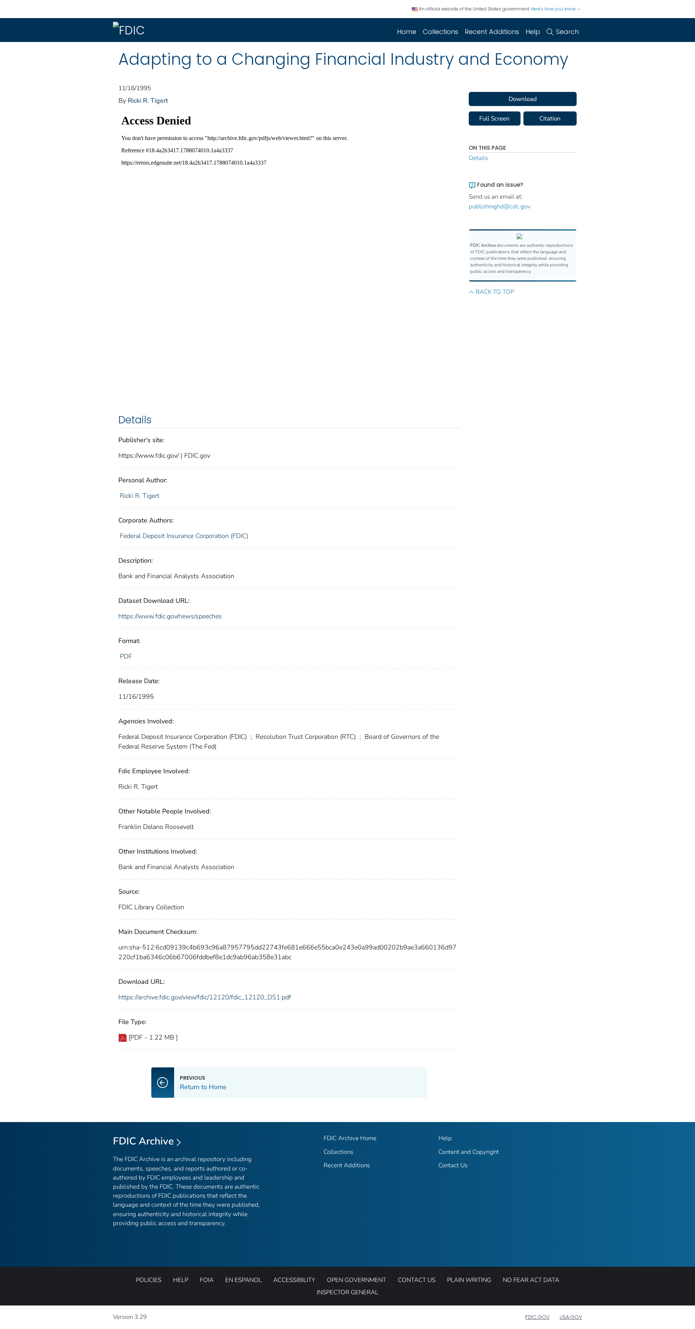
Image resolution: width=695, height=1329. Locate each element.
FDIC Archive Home (350, 1138)
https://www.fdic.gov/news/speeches (170, 616)
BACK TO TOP (495, 292)
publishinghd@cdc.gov (500, 206)
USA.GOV (571, 1317)
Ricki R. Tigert (148, 100)
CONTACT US (416, 1280)
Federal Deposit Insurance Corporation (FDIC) (184, 536)
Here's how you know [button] (554, 9)
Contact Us (453, 1165)
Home (406, 31)
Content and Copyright (468, 1152)
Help (533, 31)
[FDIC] (130, 30)
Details (478, 158)
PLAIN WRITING (469, 1280)
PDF (126, 656)
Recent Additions (492, 31)
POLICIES (148, 1280)
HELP (180, 1280)
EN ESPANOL (243, 1280)
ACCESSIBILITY (294, 1280)
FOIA (207, 1280)
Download (523, 99)
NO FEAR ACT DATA (531, 1280)
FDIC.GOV (537, 1317)
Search (567, 31)
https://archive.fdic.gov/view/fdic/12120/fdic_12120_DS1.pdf (204, 997)
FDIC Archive (143, 1141)
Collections (440, 31)
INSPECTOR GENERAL (347, 1292)
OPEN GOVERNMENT (356, 1280)
